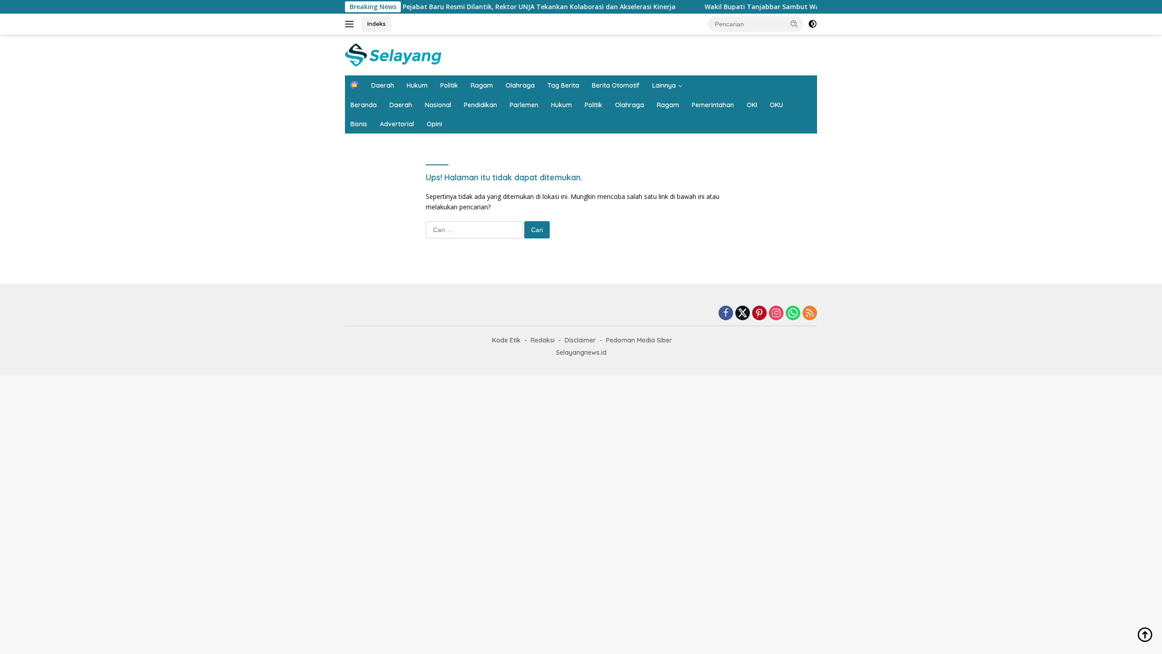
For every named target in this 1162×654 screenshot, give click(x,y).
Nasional (438, 105)
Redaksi (543, 340)
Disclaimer (580, 340)
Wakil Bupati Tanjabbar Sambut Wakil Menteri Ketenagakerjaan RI (790, 7)
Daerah (382, 85)
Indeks (376, 23)
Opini (434, 124)
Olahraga (520, 85)
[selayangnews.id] (393, 54)
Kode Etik (506, 340)
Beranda (363, 105)
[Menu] (351, 24)
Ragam (482, 85)
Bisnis (358, 124)
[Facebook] (726, 314)
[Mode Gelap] (812, 24)
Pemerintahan (713, 105)
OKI (752, 105)
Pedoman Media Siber (639, 340)
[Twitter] (742, 314)
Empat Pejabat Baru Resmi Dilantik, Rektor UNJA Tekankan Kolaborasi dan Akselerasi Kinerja (507, 7)
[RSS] (810, 314)
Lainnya (664, 85)
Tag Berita (563, 85)
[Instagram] (776, 314)
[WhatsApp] (793, 314)
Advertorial (397, 124)
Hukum (417, 85)
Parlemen (524, 105)
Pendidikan (480, 105)
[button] (794, 23)
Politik (449, 85)
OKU (776, 105)
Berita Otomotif (616, 85)
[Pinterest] (759, 314)
